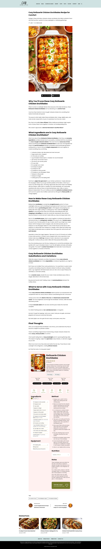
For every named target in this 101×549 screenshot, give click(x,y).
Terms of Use (53, 538)
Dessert (56, 3)
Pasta (65, 3)
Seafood (38, 3)
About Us (40, 538)
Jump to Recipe (47, 95)
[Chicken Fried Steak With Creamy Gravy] (72, 523)
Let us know (56, 486)
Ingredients (34, 392)
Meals (42, 3)
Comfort (75, 3)
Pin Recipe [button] (57, 374)
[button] (47, 361)
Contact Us (60, 538)
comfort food (32, 498)
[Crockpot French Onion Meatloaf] (29, 523)
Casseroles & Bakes (49, 3)
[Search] (81, 3)
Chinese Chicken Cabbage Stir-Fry (49, 531)
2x (33, 398)
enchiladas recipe (42, 498)
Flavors (69, 3)
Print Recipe (56, 95)
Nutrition (60, 392)
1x (31, 398)
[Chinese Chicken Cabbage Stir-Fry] (50, 523)
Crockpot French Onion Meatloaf (27, 531)
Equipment (43, 392)
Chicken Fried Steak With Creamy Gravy (72, 531)
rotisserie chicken (53, 498)
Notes (68, 392)
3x (35, 398)
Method (51, 392)
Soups (61, 3)
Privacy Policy (46, 538)
